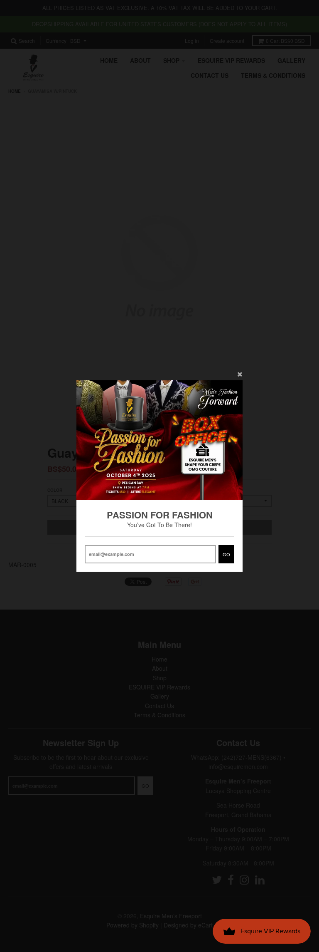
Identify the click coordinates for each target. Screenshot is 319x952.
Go (226, 554)
